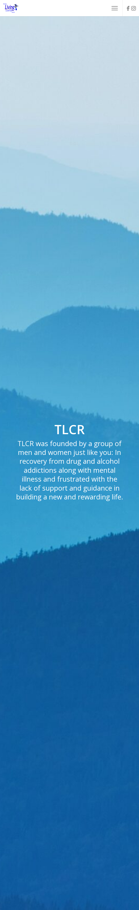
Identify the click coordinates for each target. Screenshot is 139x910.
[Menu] (113, 8)
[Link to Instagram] (133, 8)
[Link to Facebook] (128, 8)
